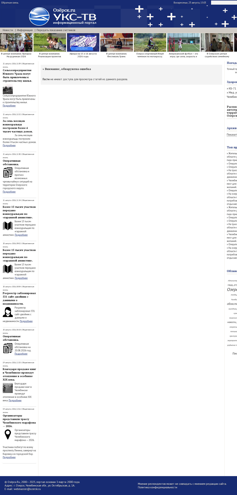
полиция (233, 331)
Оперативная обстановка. (12, 162)
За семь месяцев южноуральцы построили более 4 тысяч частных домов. (18, 126)
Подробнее (9, 105)
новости (231, 322)
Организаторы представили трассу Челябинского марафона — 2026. (19, 421)
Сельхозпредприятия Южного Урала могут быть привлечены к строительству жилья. (17, 75)
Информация (25, 30)
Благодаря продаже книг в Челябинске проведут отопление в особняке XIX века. (19, 374)
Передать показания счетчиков (56, 30)
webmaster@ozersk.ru (27, 489)
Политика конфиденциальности (157, 487)
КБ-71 (232, 88)
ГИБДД (230, 285)
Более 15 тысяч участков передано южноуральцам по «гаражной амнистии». (19, 212)
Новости (8, 30)
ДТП (235, 285)
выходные (232, 309)
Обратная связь (9, 2)
